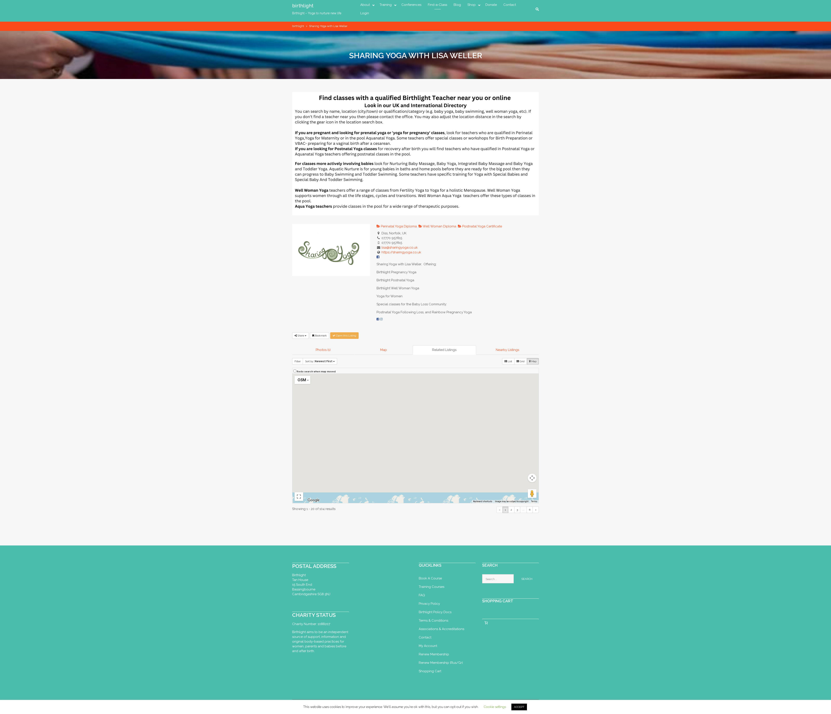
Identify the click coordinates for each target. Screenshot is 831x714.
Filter (298, 361)
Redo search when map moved (316, 371)
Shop (471, 5)
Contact (509, 5)
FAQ (422, 595)
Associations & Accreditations (441, 629)
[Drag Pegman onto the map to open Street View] (532, 493)
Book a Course (430, 578)
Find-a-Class (437, 5)
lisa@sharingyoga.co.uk (400, 247)
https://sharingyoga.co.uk (401, 252)
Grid (522, 361)
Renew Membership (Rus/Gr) (441, 663)
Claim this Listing (345, 335)
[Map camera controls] (532, 478)
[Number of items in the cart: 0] (486, 623)
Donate (491, 5)
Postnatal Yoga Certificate (481, 226)
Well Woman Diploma (439, 226)
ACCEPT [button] (519, 707)
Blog (457, 5)
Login (364, 13)
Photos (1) (323, 350)
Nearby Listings (507, 350)
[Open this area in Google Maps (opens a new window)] (313, 500)
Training (386, 5)
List (509, 361)
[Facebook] (378, 319)
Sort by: (318, 361)
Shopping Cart (430, 671)
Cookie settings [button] (495, 707)
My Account (428, 646)
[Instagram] (381, 319)
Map (383, 350)
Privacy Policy (429, 604)
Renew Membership (434, 654)
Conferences (411, 5)
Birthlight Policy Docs (435, 612)
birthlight (302, 5)
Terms (534, 501)
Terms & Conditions (433, 620)
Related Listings (444, 350)
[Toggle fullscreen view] (299, 496)
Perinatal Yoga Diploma (398, 226)
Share (301, 335)
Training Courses (431, 587)
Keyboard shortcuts (482, 501)
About (365, 5)
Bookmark (320, 335)
